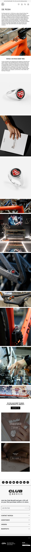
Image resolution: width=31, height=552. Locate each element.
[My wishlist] (18, 4)
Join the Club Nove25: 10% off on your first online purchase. (15, 1)
